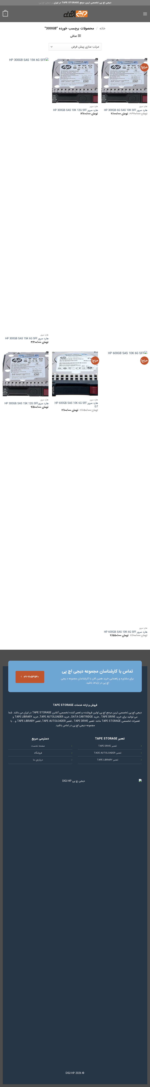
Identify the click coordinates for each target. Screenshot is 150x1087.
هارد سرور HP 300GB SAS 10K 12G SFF (75, 110)
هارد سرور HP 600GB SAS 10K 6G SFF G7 (76, 405)
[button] (145, 13)
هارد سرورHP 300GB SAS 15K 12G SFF (26, 403)
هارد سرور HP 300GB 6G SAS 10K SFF (125, 110)
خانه (102, 28)
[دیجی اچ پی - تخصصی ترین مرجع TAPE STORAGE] (75, 13)
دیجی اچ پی (45, 2)
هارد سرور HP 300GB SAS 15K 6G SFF (26, 339)
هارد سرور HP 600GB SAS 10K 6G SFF (125, 632)
